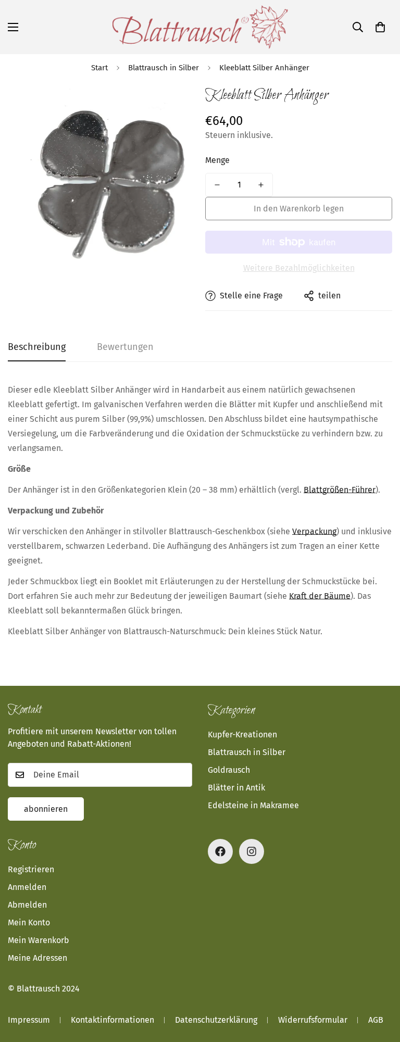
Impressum (29, 1020)
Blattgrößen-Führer (340, 490)
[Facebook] (220, 851)
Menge (217, 160)
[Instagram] (251, 851)
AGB (375, 1020)
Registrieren (31, 869)
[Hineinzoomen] (172, 104)
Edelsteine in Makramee (253, 805)
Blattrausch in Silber (163, 67)
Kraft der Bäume (320, 596)
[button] (380, 27)
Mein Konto (29, 922)
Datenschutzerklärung (216, 1020)
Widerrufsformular (312, 1020)
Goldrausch (229, 770)
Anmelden (27, 887)
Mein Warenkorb (38, 940)
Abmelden (27, 905)
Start (99, 67)
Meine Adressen (37, 958)
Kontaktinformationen (112, 1020)
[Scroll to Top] (380, 985)
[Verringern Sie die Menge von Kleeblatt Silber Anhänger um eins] (217, 184)
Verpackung (314, 531)
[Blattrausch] (200, 27)
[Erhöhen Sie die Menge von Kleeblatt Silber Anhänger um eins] (260, 184)
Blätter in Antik (236, 788)
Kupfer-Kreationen (242, 734)
